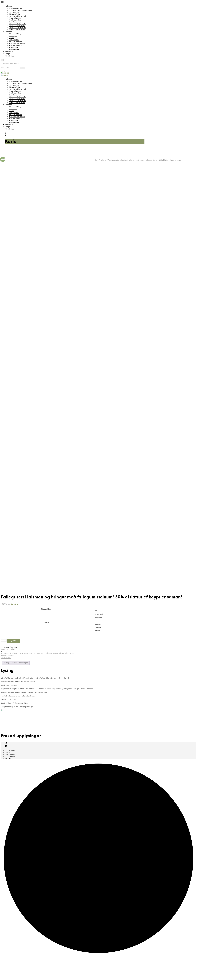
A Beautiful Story (15, 34)
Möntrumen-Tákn (15, 20)
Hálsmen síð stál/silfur (17, 26)
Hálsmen (8, 6)
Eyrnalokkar (9, 51)
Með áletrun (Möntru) (17, 43)
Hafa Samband (10, 754)
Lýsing (6, 663)
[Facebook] (1, 651)
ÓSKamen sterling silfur (17, 24)
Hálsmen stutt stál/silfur (17, 28)
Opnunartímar (10, 756)
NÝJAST (61, 653)
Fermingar (13, 36)
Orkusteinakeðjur (15, 22)
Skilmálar (8, 758)
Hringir (7, 54)
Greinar (7, 752)
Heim (96, 160)
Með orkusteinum (15, 45)
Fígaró (11, 38)
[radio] (145, 610)
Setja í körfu (13, 641)
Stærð (46, 622)
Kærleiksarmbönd (15, 42)
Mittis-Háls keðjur (15, 8)
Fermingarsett (14, 12)
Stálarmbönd (13, 47)
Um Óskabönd (10, 750)
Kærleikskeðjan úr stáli (17, 16)
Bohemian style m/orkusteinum (20, 10)
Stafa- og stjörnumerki (17, 30)
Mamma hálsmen (15, 18)
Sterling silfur (14, 49)
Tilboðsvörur (9, 56)
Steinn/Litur (46, 609)
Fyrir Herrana (14, 40)
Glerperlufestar (14, 14)
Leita (22, 67)
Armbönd (8, 32)
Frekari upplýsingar (20, 663)
